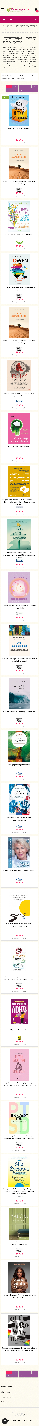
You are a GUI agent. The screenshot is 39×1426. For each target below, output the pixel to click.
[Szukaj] (28, 9)
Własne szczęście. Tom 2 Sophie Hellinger (19, 871)
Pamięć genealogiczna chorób (19, 765)
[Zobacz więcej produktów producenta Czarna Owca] (19, 720)
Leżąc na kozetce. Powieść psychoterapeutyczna (19, 1252)
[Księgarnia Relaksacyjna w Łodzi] (16, 10)
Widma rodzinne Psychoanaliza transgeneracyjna (19, 828)
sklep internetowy (23, 1420)
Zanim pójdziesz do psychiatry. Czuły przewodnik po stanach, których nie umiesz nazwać (19, 554)
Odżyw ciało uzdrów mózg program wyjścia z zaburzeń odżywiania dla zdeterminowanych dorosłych (19, 501)
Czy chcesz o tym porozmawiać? (19, 128)
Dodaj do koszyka (20, 142)
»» (34, 90)
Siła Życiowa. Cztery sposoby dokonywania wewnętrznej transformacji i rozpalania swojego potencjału (19, 1191)
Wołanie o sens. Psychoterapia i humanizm (19, 712)
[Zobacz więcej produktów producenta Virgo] (19, 773)
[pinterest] (19, 1414)
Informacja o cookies (10, 1420)
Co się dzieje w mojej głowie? (19, 446)
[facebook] (14, 1414)
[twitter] (24, 1414)
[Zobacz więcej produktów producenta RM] (19, 1038)
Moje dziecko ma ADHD (19, 1030)
